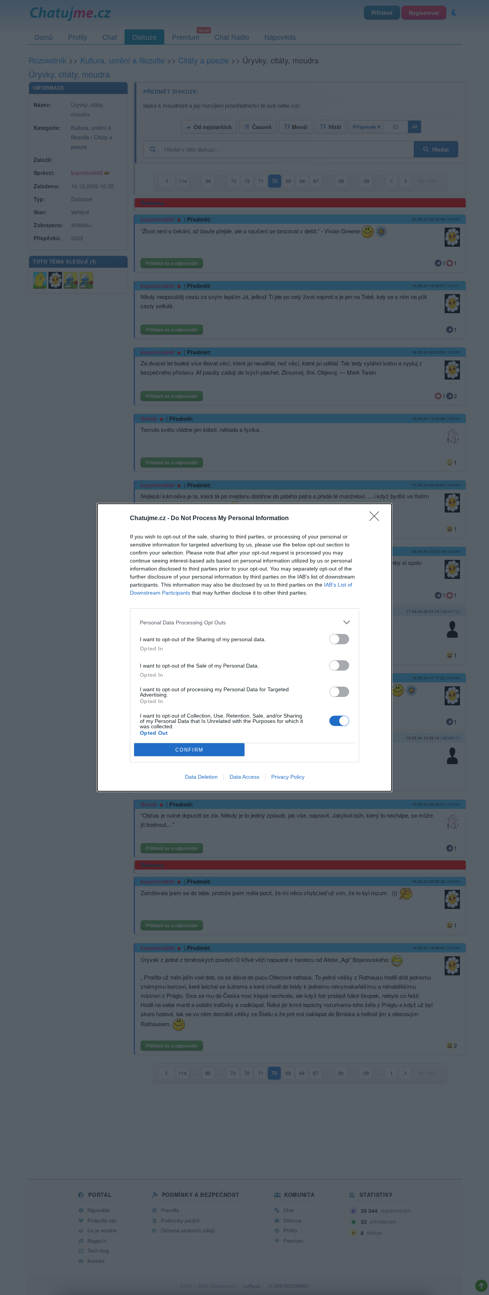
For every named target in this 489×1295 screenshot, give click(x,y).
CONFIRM (189, 750)
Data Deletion (201, 777)
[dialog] (244, 647)
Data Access (244, 777)
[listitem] (244, 622)
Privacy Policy (287, 777)
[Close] (376, 518)
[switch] (339, 639)
